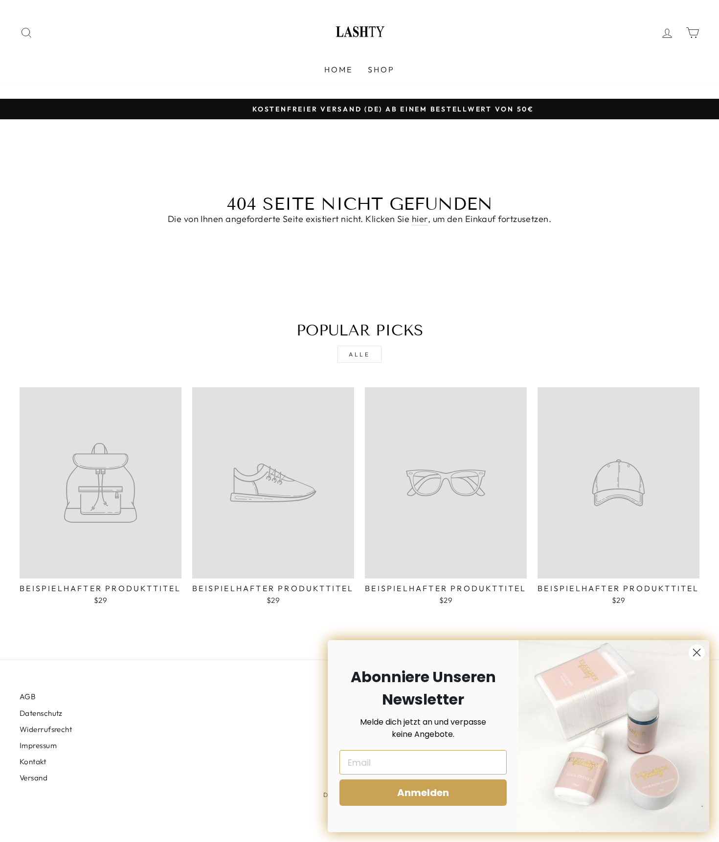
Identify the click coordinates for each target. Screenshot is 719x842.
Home (338, 69)
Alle (359, 354)
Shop (381, 69)
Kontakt (33, 761)
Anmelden (423, 792)
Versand (33, 777)
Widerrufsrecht (46, 729)
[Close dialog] (696, 652)
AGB (28, 696)
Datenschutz (41, 713)
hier (420, 218)
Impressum (38, 745)
